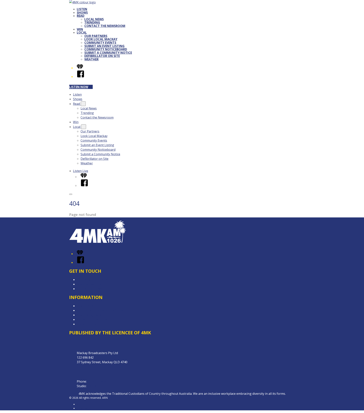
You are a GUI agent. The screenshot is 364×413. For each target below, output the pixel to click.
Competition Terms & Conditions (100, 310)
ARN (79, 404)
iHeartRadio (84, 408)
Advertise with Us (89, 284)
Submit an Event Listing (104, 46)
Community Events (100, 42)
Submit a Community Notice (108, 53)
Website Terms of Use (92, 319)
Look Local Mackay (100, 39)
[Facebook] (80, 77)
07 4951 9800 (96, 381)
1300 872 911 (96, 386)
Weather (91, 59)
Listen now (78, 87)
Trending (92, 22)
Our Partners (95, 36)
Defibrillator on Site (102, 56)
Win (80, 29)
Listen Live (80, 171)
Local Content (86, 324)
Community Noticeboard (105, 49)
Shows (82, 12)
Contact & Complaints (92, 279)
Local (82, 32)
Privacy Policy (86, 306)
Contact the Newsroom (104, 26)
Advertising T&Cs (89, 315)
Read (80, 16)
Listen (82, 9)
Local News (94, 19)
